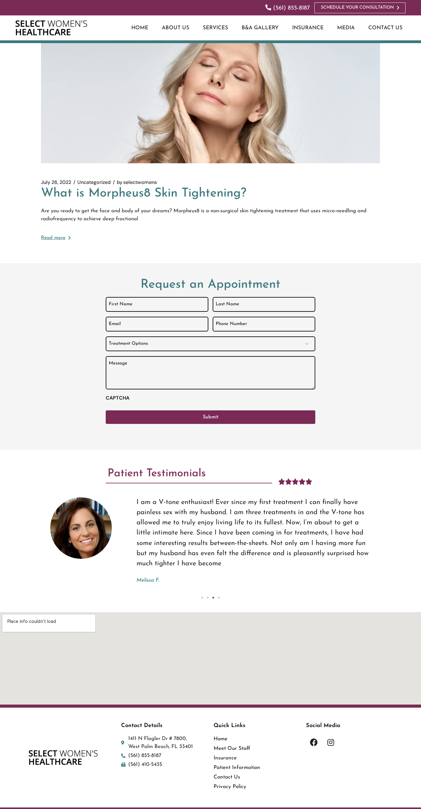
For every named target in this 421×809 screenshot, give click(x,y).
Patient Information (237, 767)
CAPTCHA (117, 398)
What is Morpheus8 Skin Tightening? (143, 193)
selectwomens (137, 182)
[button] (202, 598)
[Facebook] (313, 742)
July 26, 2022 (56, 182)
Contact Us (227, 777)
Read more (53, 237)
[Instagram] (330, 742)
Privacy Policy (230, 786)
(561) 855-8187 (290, 8)
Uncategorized (94, 182)
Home (220, 739)
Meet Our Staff (232, 748)
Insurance (225, 758)
